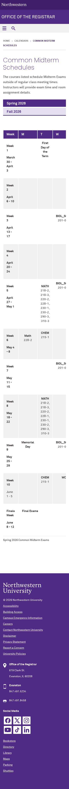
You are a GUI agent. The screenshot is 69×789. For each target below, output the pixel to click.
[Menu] (4, 28)
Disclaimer (9, 636)
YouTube (8, 730)
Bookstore (9, 741)
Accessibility (11, 606)
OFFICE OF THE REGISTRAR (28, 17)
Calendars (21, 41)
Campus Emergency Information (22, 618)
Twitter (17, 720)
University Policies (14, 654)
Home (6, 41)
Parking (8, 765)
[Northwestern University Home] (14, 5)
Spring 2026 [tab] (16, 103)
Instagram (26, 720)
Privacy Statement (14, 642)
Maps (6, 759)
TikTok (17, 730)
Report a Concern (13, 648)
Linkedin (26, 730)
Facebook (8, 720)
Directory (8, 747)
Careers (8, 624)
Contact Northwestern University (23, 630)
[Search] (13, 28)
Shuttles (8, 771)
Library (7, 753)
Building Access (12, 612)
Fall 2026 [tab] (14, 112)
